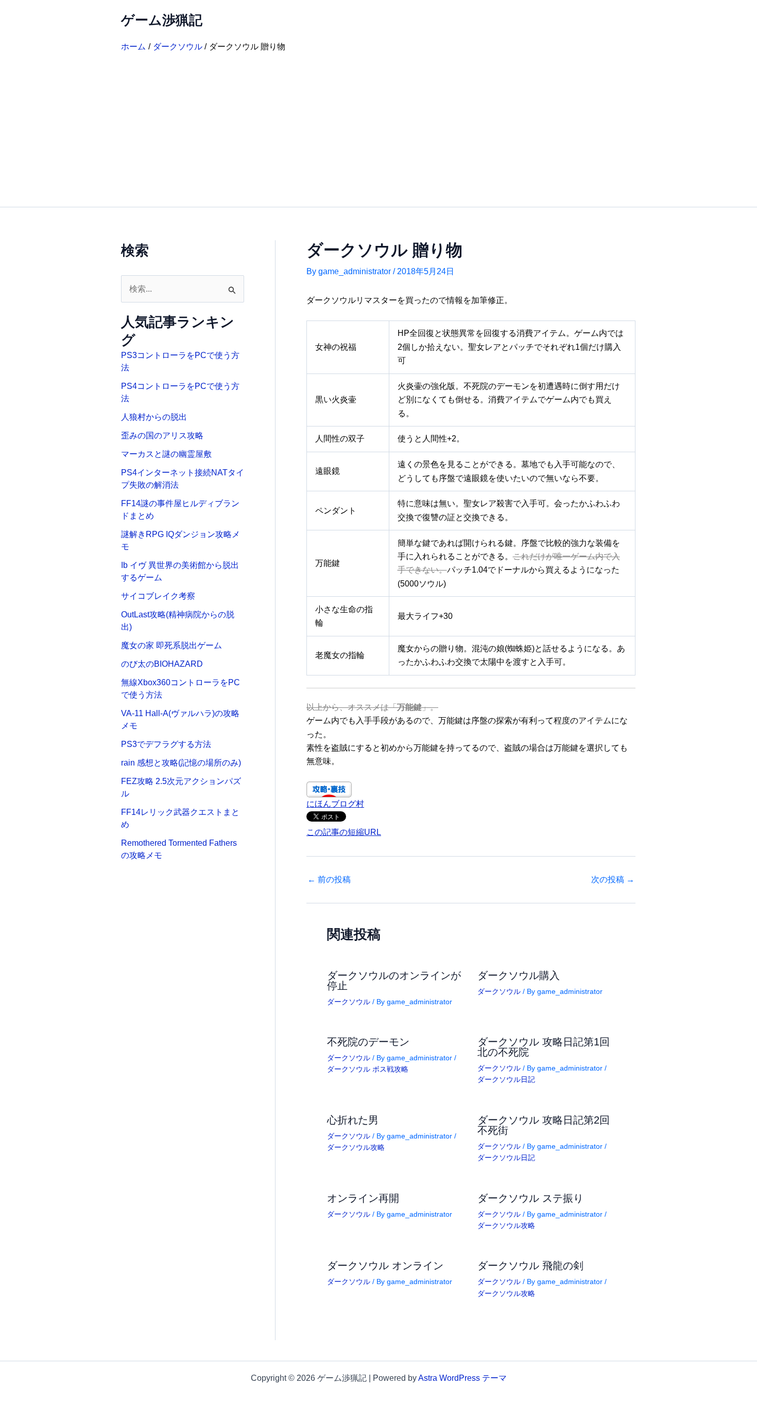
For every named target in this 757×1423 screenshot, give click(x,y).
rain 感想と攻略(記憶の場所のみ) (181, 762)
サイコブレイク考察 (158, 596)
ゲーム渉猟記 (161, 20)
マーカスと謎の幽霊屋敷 (166, 454)
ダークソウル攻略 (356, 1147)
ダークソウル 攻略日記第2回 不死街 (543, 1125)
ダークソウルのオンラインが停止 (394, 980)
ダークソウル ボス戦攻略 (367, 1069)
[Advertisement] (378, 130)
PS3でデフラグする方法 (166, 744)
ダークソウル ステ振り (530, 1198)
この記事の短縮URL (343, 832)
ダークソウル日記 (506, 1079)
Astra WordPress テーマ (462, 1378)
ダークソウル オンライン (385, 1265)
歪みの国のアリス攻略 (162, 435)
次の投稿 (612, 880)
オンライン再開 (363, 1198)
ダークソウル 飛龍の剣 (530, 1265)
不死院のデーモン (368, 1041)
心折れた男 (352, 1120)
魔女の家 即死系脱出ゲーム (171, 645)
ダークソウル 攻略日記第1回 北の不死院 (543, 1047)
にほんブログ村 (335, 803)
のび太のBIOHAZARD (162, 664)
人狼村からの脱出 (154, 417)
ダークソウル (348, 1002)
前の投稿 (329, 880)
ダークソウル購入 (518, 975)
